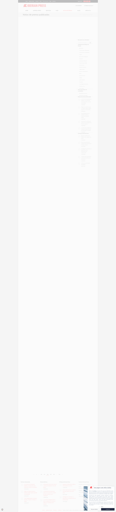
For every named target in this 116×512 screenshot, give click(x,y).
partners (95, 490)
